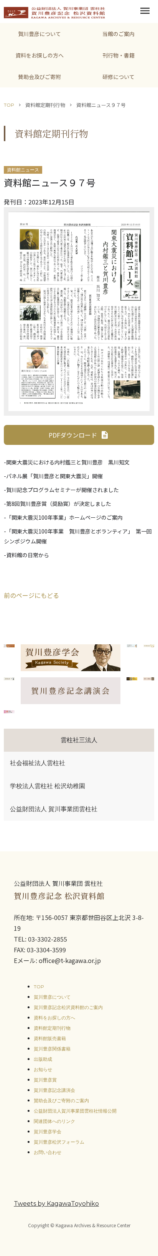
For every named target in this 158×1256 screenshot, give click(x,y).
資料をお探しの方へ (54, 1018)
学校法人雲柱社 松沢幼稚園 (47, 786)
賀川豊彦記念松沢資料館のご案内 (68, 1007)
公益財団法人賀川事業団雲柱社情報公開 (75, 1111)
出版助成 (43, 1059)
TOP (9, 105)
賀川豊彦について (52, 997)
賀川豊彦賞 (45, 1080)
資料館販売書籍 (50, 1038)
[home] (52, 11)
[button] (145, 11)
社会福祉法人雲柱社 (37, 763)
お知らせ (43, 1069)
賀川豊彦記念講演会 (54, 1090)
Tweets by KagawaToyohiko (56, 1203)
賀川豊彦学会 (47, 1131)
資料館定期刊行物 (52, 1028)
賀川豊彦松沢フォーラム (59, 1142)
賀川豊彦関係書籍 (52, 1049)
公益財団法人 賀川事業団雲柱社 (53, 809)
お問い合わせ (47, 1152)
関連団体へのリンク (54, 1121)
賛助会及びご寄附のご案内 (61, 1100)
